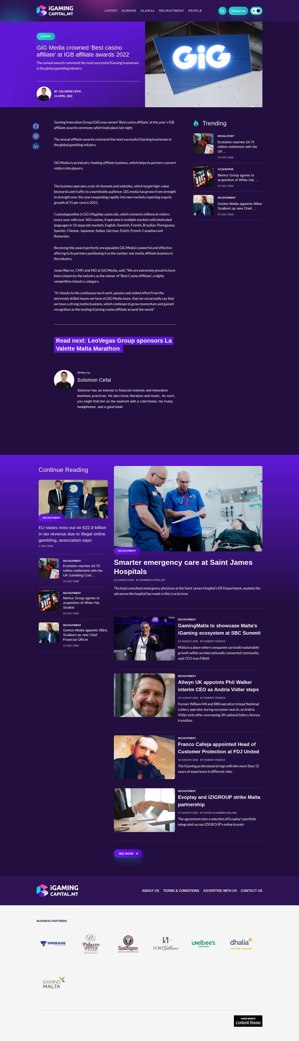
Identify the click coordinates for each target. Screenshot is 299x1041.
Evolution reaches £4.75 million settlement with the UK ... (237, 146)
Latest (111, 10)
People (195, 10)
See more (126, 853)
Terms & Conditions (181, 890)
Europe (129, 10)
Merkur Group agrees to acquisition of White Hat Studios (81, 602)
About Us (150, 890)
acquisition (226, 169)
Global (148, 10)
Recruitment (171, 10)
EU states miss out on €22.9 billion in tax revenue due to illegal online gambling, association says (72, 533)
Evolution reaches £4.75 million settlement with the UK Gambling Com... (83, 570)
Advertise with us (220, 890)
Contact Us (251, 890)
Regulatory (226, 136)
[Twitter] (36, 137)
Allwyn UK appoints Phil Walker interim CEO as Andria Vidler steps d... (218, 689)
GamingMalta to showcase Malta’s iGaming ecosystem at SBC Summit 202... (219, 633)
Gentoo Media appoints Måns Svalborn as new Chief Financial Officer (85, 635)
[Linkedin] (36, 147)
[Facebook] (36, 127)
